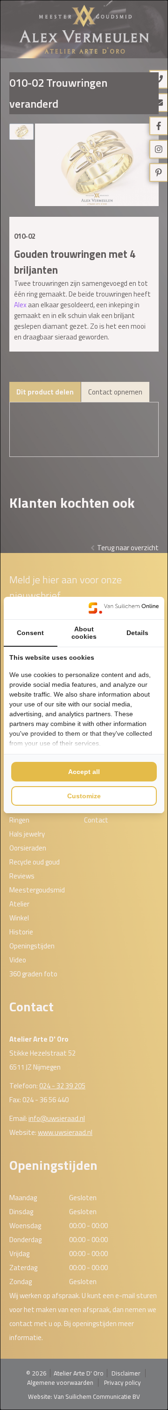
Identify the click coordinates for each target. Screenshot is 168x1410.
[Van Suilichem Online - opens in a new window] (124, 608)
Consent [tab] (30, 632)
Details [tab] (137, 632)
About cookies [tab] (84, 632)
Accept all (84, 771)
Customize (84, 796)
